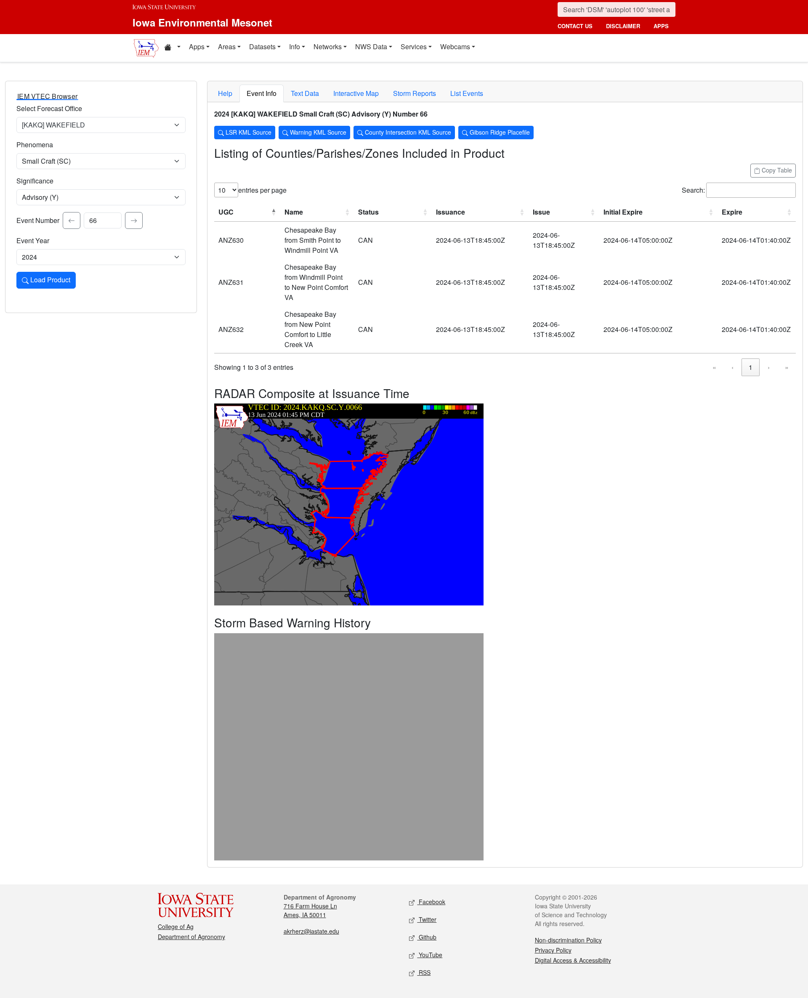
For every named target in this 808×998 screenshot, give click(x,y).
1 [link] (750, 367)
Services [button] (414, 46)
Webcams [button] (455, 46)
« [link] (714, 367)
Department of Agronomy (191, 936)
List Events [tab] (466, 93)
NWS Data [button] (371, 46)
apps (661, 26)
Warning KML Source (317, 132)
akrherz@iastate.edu (311, 931)
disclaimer (623, 26)
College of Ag (176, 926)
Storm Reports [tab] (414, 93)
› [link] (769, 367)
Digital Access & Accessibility (573, 960)
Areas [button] (227, 46)
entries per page (262, 190)
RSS (424, 972)
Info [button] (294, 46)
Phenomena (34, 144)
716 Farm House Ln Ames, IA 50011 (310, 910)
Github (426, 937)
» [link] (787, 367)
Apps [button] (197, 46)
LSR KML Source (247, 132)
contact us (575, 26)
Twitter (426, 919)
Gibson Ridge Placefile (499, 132)
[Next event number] (134, 220)
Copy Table (776, 170)
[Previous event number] (71, 220)
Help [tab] (225, 93)
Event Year (32, 240)
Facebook (431, 901)
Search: (693, 190)
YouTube (429, 954)
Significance (34, 181)
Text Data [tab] (305, 93)
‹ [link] (732, 367)
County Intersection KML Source (407, 132)
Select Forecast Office (49, 108)
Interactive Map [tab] (356, 93)
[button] (172, 47)
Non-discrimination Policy (568, 940)
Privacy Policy (553, 950)
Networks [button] (328, 46)
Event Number (37, 220)
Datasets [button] (262, 46)
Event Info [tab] (261, 93)
